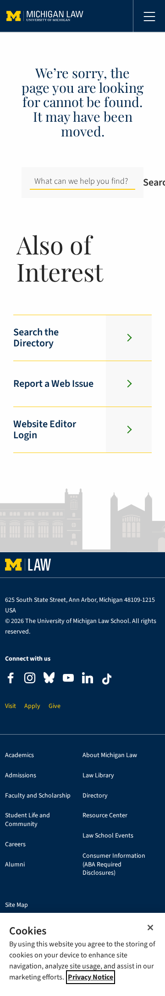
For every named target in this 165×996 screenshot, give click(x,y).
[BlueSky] (49, 680)
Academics (19, 755)
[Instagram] (29, 679)
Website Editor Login (44, 429)
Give (54, 706)
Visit (10, 706)
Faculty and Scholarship (38, 796)
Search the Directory (36, 338)
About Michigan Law (109, 755)
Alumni (15, 864)
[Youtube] (68, 679)
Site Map (16, 905)
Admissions (20, 775)
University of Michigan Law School (44, 16)
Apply (32, 706)
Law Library (98, 775)
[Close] (150, 927)
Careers (15, 844)
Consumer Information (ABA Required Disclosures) (113, 864)
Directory (95, 796)
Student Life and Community (27, 820)
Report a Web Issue (53, 383)
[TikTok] (106, 679)
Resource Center (104, 815)
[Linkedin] (87, 679)
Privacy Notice (90, 977)
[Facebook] (10, 679)
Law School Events (107, 836)
